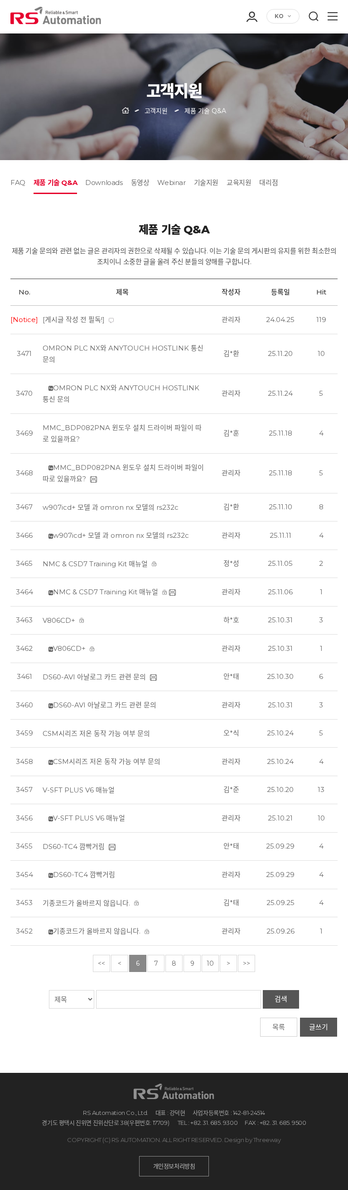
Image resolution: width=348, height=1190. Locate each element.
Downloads (103, 182)
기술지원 (206, 182)
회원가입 (251, 52)
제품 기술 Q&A (55, 182)
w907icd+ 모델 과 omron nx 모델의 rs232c (111, 507)
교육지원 (239, 182)
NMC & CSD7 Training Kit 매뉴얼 (95, 563)
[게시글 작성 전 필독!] (74, 319)
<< (101, 963)
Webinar (171, 182)
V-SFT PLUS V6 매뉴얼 (79, 790)
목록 (278, 1027)
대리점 (268, 182)
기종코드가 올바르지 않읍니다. (86, 903)
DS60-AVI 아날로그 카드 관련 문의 (94, 677)
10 (210, 963)
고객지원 (156, 111)
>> (246, 963)
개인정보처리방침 (174, 1166)
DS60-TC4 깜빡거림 (74, 846)
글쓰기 (318, 1027)
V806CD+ (59, 620)
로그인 (251, 39)
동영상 (140, 182)
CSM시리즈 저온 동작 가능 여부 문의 (96, 733)
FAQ (17, 182)
